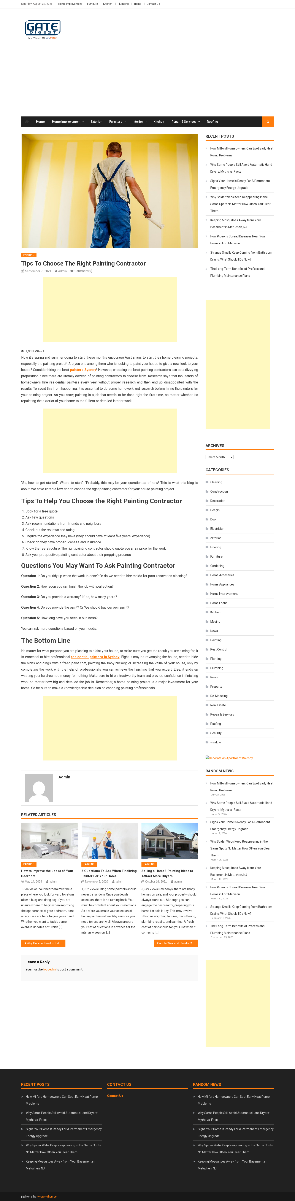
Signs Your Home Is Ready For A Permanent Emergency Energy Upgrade (240, 184)
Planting (216, 658)
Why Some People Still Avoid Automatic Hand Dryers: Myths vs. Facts (241, 168)
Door (213, 519)
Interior (138, 121)
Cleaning (216, 482)
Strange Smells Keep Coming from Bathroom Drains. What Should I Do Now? (241, 256)
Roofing (212, 121)
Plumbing (123, 3)
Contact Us (153, 3)
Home (137, 3)
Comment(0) (83, 271)
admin (62, 271)
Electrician (217, 528)
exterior (96, 121)
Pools (214, 677)
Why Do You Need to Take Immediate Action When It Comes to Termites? (46, 943)
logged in (49, 969)
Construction (219, 491)
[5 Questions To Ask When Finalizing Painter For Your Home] (109, 841)
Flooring (215, 547)
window (215, 742)
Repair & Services (184, 121)
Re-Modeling (219, 696)
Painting (28, 254)
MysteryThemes (47, 1196)
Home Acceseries (222, 575)
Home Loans (218, 603)
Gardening (217, 566)
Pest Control (218, 649)
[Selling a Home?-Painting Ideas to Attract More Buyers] (169, 841)
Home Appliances (222, 584)
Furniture (92, 3)
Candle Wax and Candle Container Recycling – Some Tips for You (177, 943)
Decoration (217, 501)
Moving (215, 621)
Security (216, 733)
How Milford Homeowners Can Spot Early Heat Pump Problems (241, 152)
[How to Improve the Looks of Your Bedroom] (49, 841)
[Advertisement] (147, 84)
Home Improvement (70, 3)
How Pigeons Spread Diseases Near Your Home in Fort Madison (238, 240)
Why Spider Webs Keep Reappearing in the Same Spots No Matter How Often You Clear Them (240, 204)
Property (216, 686)
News (214, 631)
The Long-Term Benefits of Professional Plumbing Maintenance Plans (237, 272)
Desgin (215, 510)
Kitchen (107, 3)
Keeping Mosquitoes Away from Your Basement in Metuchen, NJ (235, 223)
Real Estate (218, 705)
